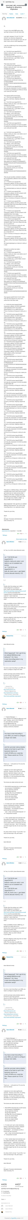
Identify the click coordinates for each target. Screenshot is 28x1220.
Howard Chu (9, 635)
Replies (11, 13)
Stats (16, 13)
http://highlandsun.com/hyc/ (11, 692)
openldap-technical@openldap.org (10, 1188)
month (22, 13)
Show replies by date (21, 539)
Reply (5, 535)
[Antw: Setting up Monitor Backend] (2, 5)
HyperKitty (14, 1218)
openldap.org (10, 2)
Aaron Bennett (10, 17)
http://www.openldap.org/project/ (12, 696)
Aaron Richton (10, 541)
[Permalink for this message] (26, 534)
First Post (4, 13)
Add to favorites (7, 1195)
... (4, 554)
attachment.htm (6, 531)
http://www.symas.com (9, 689)
